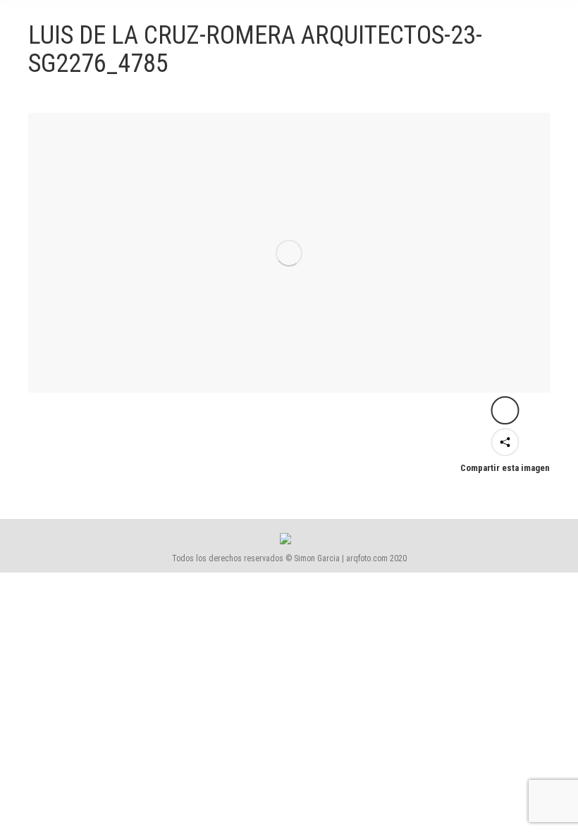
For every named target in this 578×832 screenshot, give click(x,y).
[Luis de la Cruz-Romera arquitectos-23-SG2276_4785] (289, 253)
